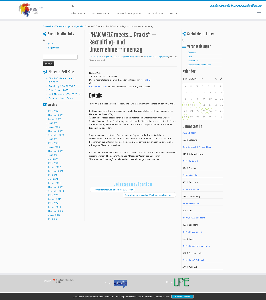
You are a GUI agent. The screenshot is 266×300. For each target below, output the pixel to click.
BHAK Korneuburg (191, 189)
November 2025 (55, 115)
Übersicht (192, 52)
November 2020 (55, 187)
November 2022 (55, 151)
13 (185, 105)
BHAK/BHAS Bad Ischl (193, 217)
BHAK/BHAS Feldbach (193, 260)
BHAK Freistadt (190, 161)
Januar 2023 (54, 147)
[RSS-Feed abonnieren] (73, 6)
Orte (190, 56)
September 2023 (56, 135)
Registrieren (53, 47)
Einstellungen (182, 297)
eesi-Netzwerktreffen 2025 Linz (65, 94)
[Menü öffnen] (259, 14)
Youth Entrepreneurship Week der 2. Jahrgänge (149, 194)
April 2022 (53, 159)
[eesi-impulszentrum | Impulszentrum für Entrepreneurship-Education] (30, 10)
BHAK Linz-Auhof (191, 203)
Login (50, 43)
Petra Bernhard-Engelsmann (155, 56)
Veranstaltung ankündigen (199, 64)
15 (197, 105)
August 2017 (54, 215)
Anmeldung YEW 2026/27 (62, 86)
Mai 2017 (52, 219)
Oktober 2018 (54, 199)
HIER (148, 79)
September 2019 (56, 191)
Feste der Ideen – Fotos (61, 98)
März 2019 (53, 195)
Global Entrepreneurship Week (126, 56)
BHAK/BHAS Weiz (98, 86)
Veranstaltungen (63, 26)
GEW (172, 13)
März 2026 (53, 111)
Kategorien (193, 60)
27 (185, 117)
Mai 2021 (52, 175)
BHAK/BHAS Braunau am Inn (196, 246)
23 (204, 111)
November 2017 (55, 211)
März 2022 (53, 163)
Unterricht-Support (127, 13)
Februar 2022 (54, 167)
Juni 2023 (52, 139)
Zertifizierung (99, 13)
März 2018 (53, 203)
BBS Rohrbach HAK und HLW (196, 146)
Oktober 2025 (54, 119)
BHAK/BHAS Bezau (192, 231)
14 (191, 105)
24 (210, 111)
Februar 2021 (54, 183)
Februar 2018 (54, 207)
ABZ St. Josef (189, 132)
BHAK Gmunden (190, 175)
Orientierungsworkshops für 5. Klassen (112, 189)
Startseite (48, 26)
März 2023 (53, 143)
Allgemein (78, 26)
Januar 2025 (54, 127)
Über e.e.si (77, 13)
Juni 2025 (52, 123)
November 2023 (55, 131)
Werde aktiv (154, 13)
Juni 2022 (52, 155)
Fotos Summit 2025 (59, 90)
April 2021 (53, 179)
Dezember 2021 (55, 171)
